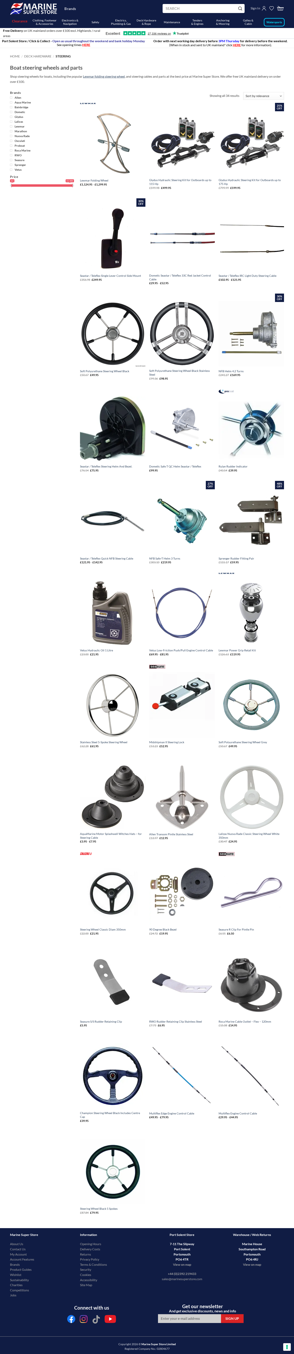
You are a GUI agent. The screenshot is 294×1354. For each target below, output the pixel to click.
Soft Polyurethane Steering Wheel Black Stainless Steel (179, 372)
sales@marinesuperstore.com (182, 1279)
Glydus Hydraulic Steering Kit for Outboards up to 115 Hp (180, 182)
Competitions (19, 1290)
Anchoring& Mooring (222, 22)
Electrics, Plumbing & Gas (121, 22)
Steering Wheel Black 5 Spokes (99, 1208)
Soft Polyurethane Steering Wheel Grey (243, 742)
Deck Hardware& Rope (146, 22)
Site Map (86, 1285)
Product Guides (21, 1269)
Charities (16, 1285)
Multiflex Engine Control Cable (238, 1113)
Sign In (255, 8)
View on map (182, 1264)
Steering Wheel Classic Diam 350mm (103, 929)
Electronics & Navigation (70, 22)
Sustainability (19, 1280)
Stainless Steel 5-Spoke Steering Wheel (103, 742)
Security (85, 1269)
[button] (280, 8)
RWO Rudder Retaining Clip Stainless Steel (175, 1021)
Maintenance (172, 22)
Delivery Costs (90, 1249)
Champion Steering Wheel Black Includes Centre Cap (110, 1114)
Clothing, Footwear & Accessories (45, 22)
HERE (237, 45)
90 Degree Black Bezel (163, 929)
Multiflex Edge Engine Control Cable (171, 1113)
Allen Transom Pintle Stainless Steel (171, 834)
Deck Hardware (37, 56)
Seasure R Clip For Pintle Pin (236, 929)
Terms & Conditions (93, 1264)
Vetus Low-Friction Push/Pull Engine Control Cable (181, 650)
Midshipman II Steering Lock (166, 742)
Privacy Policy (89, 1259)
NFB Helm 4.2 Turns (231, 371)
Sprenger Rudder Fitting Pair (236, 558)
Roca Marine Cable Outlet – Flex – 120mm (245, 1021)
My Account (18, 1254)
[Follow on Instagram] (84, 1320)
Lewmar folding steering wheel (104, 76)
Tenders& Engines (197, 22)
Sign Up (232, 1318)
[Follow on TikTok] (96, 1320)
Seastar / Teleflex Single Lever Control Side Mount (110, 275)
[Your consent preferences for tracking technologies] (287, 1347)
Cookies (85, 1275)
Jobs (13, 1295)
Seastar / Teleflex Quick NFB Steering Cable (106, 558)
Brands (70, 8)
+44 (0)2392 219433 (182, 1274)
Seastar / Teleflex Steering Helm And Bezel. (106, 466)
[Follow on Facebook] (71, 1320)
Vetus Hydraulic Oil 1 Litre (96, 650)
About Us (16, 1244)
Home (15, 56)
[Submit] (240, 8)
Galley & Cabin (248, 22)
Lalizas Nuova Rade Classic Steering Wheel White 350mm (249, 835)
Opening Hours (90, 1244)
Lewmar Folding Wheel (94, 180)
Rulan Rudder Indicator (233, 466)
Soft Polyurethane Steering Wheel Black (104, 371)
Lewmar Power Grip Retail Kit (237, 650)
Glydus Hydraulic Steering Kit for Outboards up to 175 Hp (250, 182)
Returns (85, 1254)
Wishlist (15, 1275)
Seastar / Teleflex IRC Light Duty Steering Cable (247, 275)
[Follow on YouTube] (110, 1320)
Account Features (22, 1259)
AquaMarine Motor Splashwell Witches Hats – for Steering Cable (111, 835)
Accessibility (88, 1280)
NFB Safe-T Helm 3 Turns (164, 558)
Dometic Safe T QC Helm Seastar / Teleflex (175, 466)
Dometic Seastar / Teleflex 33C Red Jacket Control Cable (180, 277)
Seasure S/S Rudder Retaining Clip (101, 1021)
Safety (95, 22)
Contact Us (18, 1249)
